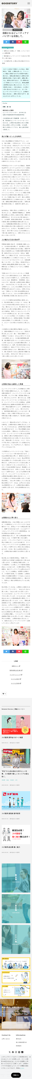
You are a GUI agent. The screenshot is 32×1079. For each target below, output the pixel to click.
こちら (22, 1068)
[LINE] (25, 42)
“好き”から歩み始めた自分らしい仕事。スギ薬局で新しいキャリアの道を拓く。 (15, 773)
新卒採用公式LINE (15, 670)
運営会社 (18, 1039)
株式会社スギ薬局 (8, 110)
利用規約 (18, 1046)
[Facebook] (13, 42)
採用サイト (15, 666)
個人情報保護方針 (21, 1042)
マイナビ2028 (15, 683)
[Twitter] (6, 42)
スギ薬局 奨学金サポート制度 (12, 737)
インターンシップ (15, 675)
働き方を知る (17, 29)
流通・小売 (14, 780)
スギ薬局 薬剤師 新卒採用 (11, 813)
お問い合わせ (6, 1039)
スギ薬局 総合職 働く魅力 (11, 847)
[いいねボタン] (3, 694)
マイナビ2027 (15, 679)
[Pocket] (19, 42)
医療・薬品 (6, 780)
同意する (16, 1075)
